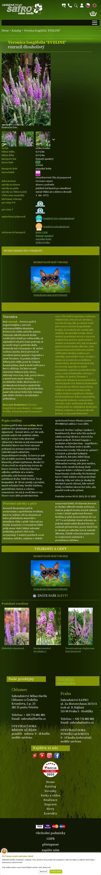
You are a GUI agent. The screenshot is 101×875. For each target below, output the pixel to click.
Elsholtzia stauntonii (13, 648)
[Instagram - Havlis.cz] (49, 757)
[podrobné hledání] (64, 5)
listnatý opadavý (44, 235)
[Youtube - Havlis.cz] (42, 757)
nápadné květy (43, 239)
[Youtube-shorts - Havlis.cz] (35, 757)
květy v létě (42, 232)
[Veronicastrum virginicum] (80, 626)
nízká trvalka (43, 242)
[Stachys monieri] (48, 626)
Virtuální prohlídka (66, 681)
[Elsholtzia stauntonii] (17, 626)
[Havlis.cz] (22, 9)
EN (94, 4)
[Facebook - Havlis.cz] (57, 757)
